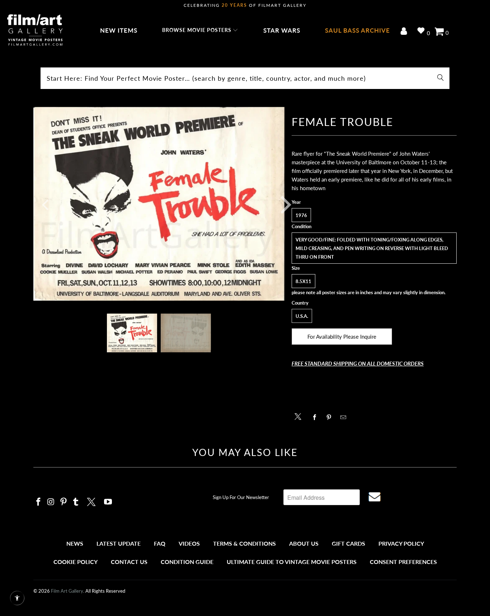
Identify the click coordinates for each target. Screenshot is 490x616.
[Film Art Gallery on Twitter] (92, 501)
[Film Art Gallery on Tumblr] (76, 502)
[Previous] (44, 205)
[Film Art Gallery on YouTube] (108, 502)
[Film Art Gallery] (35, 30)
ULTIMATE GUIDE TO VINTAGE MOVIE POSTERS (292, 561)
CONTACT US (129, 561)
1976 (301, 215)
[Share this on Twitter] (300, 416)
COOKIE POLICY (75, 561)
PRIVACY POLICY (401, 543)
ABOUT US (304, 543)
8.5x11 (303, 281)
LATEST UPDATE (118, 543)
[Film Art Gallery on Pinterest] (63, 502)
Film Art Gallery (67, 591)
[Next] (280, 205)
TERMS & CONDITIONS (244, 543)
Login (405, 31)
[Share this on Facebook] (316, 417)
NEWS (74, 543)
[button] (200, 30)
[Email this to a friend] (345, 417)
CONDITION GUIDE (187, 561)
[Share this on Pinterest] (330, 417)
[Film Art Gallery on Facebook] (38, 502)
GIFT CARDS (348, 543)
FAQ (159, 543)
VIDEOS (189, 543)
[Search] (440, 78)
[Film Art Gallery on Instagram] (51, 502)
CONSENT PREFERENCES (403, 561)
